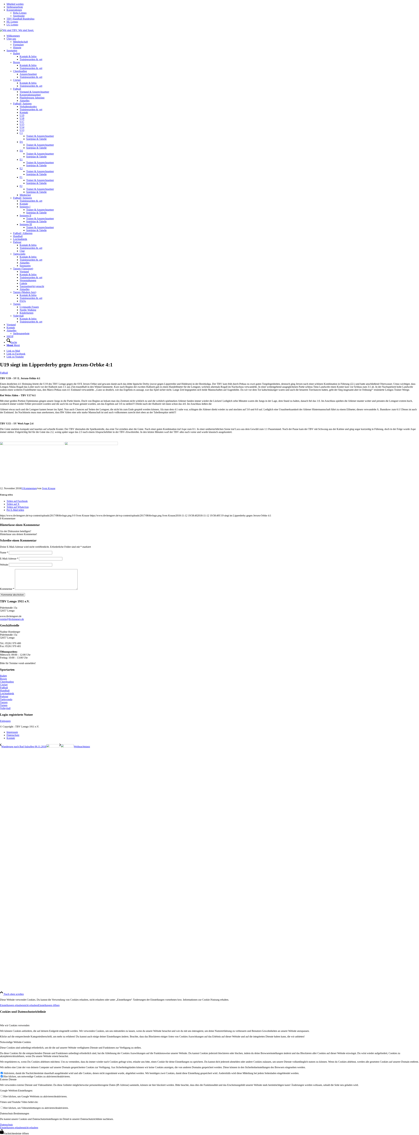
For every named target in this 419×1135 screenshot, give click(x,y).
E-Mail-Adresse (9, 558)
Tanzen (4, 702)
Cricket (4, 684)
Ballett (3, 675)
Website (4, 564)
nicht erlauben (31, 1005)
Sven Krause (48, 488)
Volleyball (5, 708)
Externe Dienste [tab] (8, 1079)
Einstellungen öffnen (49, 1005)
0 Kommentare (29, 488)
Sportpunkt (19, 15)
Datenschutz (6, 1124)
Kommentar (7, 588)
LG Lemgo (12, 24)
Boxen (3, 678)
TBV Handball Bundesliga (20, 18)
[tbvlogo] (17, 30)
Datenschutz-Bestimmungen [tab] (14, 1113)
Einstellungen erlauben (12, 1005)
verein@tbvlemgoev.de (12, 619)
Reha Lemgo (20, 12)
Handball (4, 690)
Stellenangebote (15, 7)
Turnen (3, 705)
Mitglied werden (15, 4)
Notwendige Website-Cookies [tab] (15, 1042)
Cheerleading (7, 681)
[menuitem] (213, 4)
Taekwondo (6, 699)
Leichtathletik (7, 693)
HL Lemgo (12, 21)
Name (4, 552)
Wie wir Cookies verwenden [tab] (14, 1025)
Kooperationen (14, 10)
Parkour (4, 696)
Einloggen (5, 721)
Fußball (4, 372)
